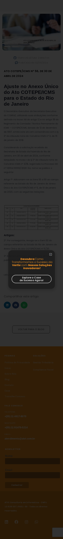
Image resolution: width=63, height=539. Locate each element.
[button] (50, 254)
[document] (31, 269)
